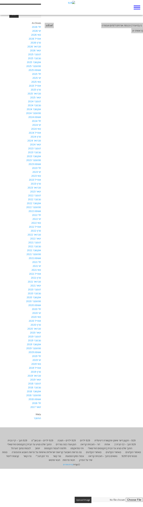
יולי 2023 (36, 168)
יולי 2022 (36, 215)
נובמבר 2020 (34, 293)
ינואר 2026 (35, 50)
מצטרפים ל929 (129, 456)
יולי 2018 (36, 403)
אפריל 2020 (35, 320)
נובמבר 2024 (34, 105)
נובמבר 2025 (34, 58)
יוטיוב (37, 448)
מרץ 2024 (36, 136)
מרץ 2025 (36, 89)
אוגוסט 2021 (35, 258)
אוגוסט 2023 (34, 164)
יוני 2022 (36, 219)
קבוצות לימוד (12, 456)
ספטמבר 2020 (33, 301)
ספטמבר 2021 (33, 254)
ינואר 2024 (35, 144)
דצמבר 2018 (34, 383)
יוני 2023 (36, 172)
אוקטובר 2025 (34, 62)
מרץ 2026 (36, 42)
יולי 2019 (36, 356)
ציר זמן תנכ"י (42, 456)
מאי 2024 (36, 128)
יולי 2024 (36, 121)
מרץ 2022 (36, 230)
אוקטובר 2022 (34, 203)
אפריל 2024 (35, 132)
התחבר (37, 418)
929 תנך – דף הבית (17, 440)
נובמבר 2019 (34, 340)
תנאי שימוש (54, 460)
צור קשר (57, 456)
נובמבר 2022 (34, 199)
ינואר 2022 (35, 238)
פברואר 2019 (34, 375)
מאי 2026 (36, 34)
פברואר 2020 (34, 328)
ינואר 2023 (35, 191)
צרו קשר (27, 456)
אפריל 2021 (35, 273)
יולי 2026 (36, 27)
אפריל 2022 (35, 226)
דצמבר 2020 (34, 289)
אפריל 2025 (35, 85)
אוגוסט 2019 (34, 352)
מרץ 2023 (36, 183)
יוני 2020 (36, 313)
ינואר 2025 (35, 97)
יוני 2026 (36, 30)
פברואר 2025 (34, 93)
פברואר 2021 (34, 281)
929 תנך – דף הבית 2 (125, 444)
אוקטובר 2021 (34, 250)
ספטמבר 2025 (33, 66)
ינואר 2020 (35, 332)
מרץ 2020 (36, 324)
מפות (4, 452)
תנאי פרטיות (69, 460)
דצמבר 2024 (34, 101)
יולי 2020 (36, 309)
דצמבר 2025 (34, 54)
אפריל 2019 (35, 367)
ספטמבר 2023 (33, 160)
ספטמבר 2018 (33, 395)
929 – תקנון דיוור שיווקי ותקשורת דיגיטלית (115, 440)
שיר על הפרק (85, 460)
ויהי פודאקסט (77, 448)
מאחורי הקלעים (133, 452)
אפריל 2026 (35, 38)
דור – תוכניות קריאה (90, 444)
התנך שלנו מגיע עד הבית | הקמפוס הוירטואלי (29, 444)
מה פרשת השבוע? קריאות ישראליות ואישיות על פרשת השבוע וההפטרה (47, 452)
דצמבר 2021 (34, 242)
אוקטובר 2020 (34, 297)
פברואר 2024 (34, 140)
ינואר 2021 (35, 285)
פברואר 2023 (34, 187)
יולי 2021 (36, 262)
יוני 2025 (36, 77)
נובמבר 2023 (34, 152)
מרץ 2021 (36, 277)
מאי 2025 (36, 81)
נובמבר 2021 (34, 246)
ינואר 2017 (35, 407)
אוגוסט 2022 (34, 211)
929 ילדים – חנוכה (67, 440)
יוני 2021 (37, 266)
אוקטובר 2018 (34, 391)
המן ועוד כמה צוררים (66, 444)
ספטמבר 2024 (33, 113)
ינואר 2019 (35, 379)
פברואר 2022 (34, 234)
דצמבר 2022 (34, 195)
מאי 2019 (36, 364)
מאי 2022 (36, 222)
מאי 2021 (36, 270)
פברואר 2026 (34, 46)
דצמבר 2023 (34, 148)
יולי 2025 (36, 74)
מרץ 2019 (36, 371)
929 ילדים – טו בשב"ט (42, 440)
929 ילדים (85, 440)
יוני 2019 (36, 360)
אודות (107, 444)
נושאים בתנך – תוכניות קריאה (102, 456)
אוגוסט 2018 (34, 399)
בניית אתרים (68, 464)
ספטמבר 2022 (33, 207)
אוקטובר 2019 (34, 344)
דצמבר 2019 (34, 336)
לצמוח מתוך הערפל (21, 448)
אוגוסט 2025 (34, 70)
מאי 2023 (36, 175)
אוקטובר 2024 (34, 109)
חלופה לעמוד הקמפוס (55, 448)
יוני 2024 (36, 125)
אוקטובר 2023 (34, 156)
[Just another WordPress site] (71, 7)
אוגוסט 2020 (34, 305)
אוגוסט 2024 (34, 117)
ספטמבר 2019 (33, 348)
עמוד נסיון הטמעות (74, 456)
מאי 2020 (36, 317)
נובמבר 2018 (34, 387)
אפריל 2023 (35, 179)
